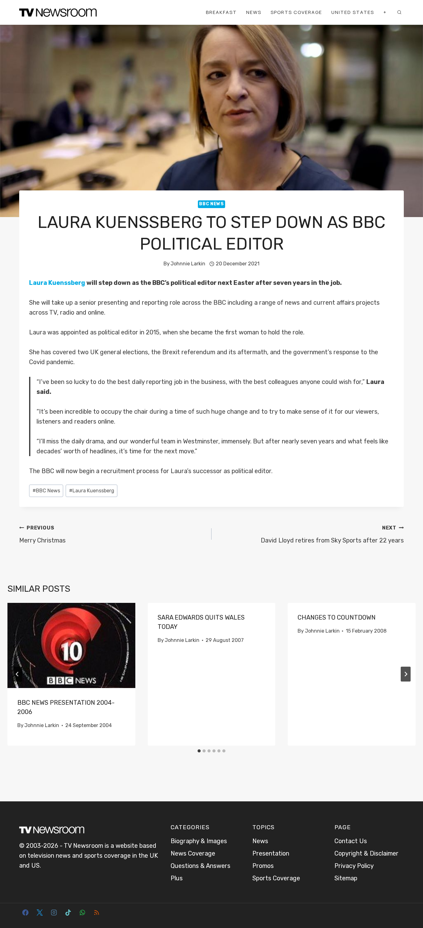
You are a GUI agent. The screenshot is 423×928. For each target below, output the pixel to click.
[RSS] (96, 912)
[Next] (406, 674)
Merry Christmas (42, 534)
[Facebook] (25, 912)
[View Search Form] (399, 12)
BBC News (211, 204)
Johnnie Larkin (188, 264)
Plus (177, 878)
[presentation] (71, 645)
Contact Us (350, 841)
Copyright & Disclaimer (366, 853)
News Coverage (193, 853)
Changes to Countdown (337, 617)
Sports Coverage (296, 12)
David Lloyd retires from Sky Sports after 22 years (332, 534)
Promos (263, 865)
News (253, 12)
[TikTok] (68, 912)
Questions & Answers (200, 865)
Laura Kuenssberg (57, 282)
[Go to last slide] (17, 674)
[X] (39, 912)
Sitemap (345, 878)
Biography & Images (199, 841)
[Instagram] (54, 912)
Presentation (270, 853)
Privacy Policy (354, 865)
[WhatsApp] (82, 912)
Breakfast (221, 12)
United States (352, 12)
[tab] (199, 750)
